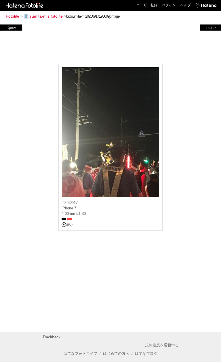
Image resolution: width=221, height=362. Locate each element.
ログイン (169, 5)
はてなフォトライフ (80, 353)
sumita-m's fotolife (46, 16)
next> (211, 27)
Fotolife (12, 16)
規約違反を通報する (162, 345)
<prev (11, 27)
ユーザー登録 (147, 5)
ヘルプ (185, 5)
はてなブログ (146, 353)
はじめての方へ (116, 353)
